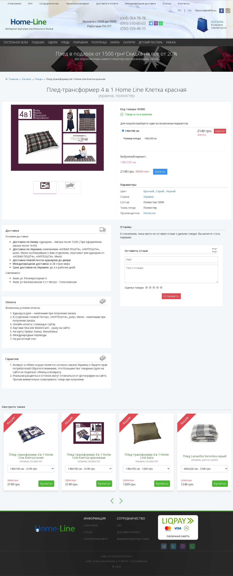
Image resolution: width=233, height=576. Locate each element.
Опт (30, 3)
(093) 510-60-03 (133, 23)
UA (189, 10)
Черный (170, 191)
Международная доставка (140, 3)
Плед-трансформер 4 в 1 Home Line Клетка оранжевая (89, 456)
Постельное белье (16, 42)
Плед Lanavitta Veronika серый (204, 456)
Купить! (220, 131)
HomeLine (149, 213)
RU (179, 10)
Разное (171, 42)
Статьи (167, 3)
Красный (149, 191)
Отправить (171, 296)
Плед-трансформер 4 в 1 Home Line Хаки (147, 456)
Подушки (38, 42)
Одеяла (53, 42)
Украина (148, 196)
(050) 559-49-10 (133, 28)
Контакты (183, 3)
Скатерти (129, 42)
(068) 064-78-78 (133, 18)
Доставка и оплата (107, 3)
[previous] (59, 500)
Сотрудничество (49, 3)
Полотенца (99, 42)
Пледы (65, 42)
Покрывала (80, 42)
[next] (173, 500)
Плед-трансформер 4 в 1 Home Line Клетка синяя (31, 456)
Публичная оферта (178, 536)
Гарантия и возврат (77, 3)
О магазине (14, 3)
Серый (160, 191)
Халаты (115, 42)
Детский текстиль (151, 42)
